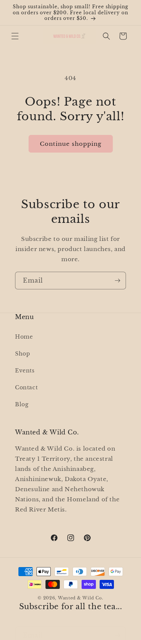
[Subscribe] (117, 280)
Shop (22, 353)
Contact (26, 387)
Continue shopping (71, 143)
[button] (15, 36)
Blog (21, 404)
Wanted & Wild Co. (80, 598)
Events (25, 370)
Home (24, 336)
